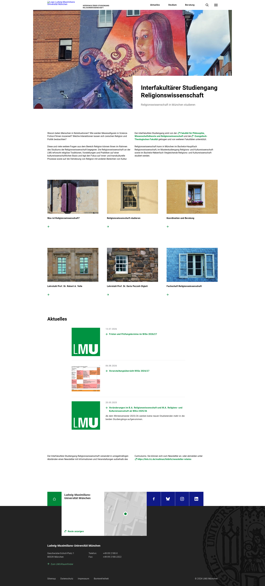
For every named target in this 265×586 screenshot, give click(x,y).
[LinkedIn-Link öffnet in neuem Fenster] (196, 499)
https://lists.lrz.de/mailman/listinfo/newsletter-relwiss (164, 459)
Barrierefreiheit (101, 578)
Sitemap (51, 578)
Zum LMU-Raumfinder (62, 564)
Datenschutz (66, 578)
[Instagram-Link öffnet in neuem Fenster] (182, 499)
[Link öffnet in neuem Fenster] (104, 514)
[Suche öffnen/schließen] (207, 5)
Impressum (83, 578)
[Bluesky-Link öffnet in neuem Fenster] (168, 499)
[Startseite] (54, 499)
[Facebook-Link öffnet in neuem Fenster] (154, 499)
